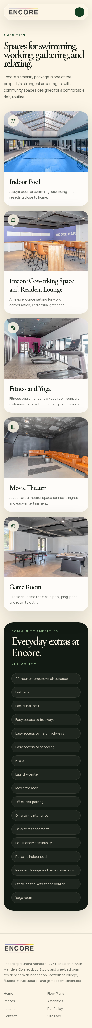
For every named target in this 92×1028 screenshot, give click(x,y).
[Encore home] (23, 12)
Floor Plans (55, 993)
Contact (10, 1016)
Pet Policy (55, 1008)
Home (8, 993)
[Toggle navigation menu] (79, 12)
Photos (9, 1001)
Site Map (54, 1016)
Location (10, 1008)
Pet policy (23, 664)
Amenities (55, 1001)
